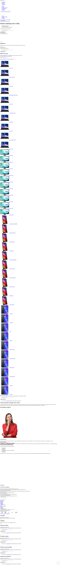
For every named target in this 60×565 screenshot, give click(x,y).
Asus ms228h (11, 155)
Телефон (3, 30)
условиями (7, 400)
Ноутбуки (1, 59)
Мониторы (5, 59)
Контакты (3, 18)
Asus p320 (10, 340)
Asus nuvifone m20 (12, 376)
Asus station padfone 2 (12, 232)
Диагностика (4, 8)
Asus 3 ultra (11, 313)
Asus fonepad (11, 295)
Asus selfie (10, 394)
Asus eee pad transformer (12, 259)
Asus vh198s (11, 201)
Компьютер (4, 2)
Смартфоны (12, 59)
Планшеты (8, 59)
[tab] (30, 439)
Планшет (3, 4)
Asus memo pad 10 (12, 241)
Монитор (3, 3)
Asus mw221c (11, 175)
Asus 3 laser (11, 385)
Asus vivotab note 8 (12, 286)
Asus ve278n (11, 208)
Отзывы (3, 9)
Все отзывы (2, 485)
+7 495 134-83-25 (2, 11)
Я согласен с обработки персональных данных (11, 400)
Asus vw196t (11, 188)
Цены (1, 505)
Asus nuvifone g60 (12, 349)
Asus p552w (11, 322)
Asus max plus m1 (11, 367)
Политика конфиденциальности (5, 513)
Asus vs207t (11, 168)
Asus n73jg (10, 68)
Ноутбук (1, 501)
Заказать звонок (8, 11)
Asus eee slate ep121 (12, 268)
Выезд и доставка (4, 7)
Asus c (10, 331)
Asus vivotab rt (11, 250)
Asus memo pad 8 (11, 304)
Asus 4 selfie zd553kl (12, 358)
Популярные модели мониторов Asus (6, 56)
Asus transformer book (12, 277)
